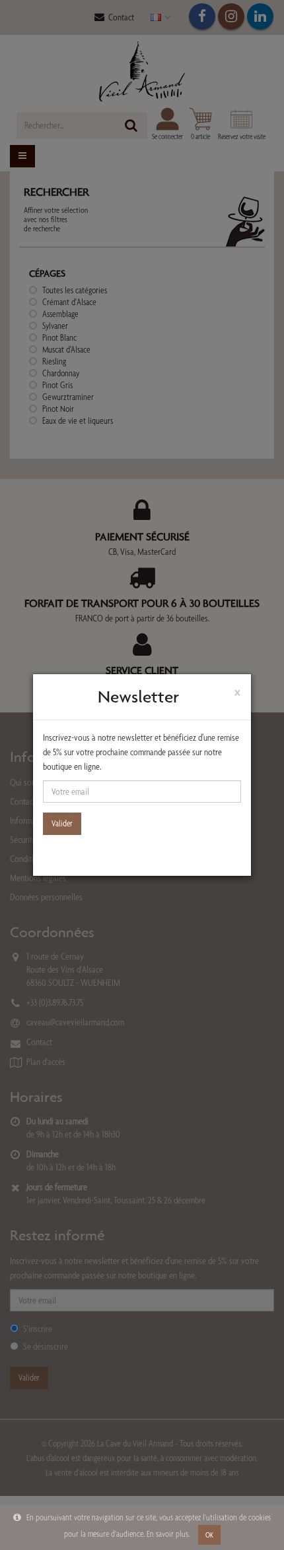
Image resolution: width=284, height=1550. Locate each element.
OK (209, 1534)
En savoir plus (167, 1534)
